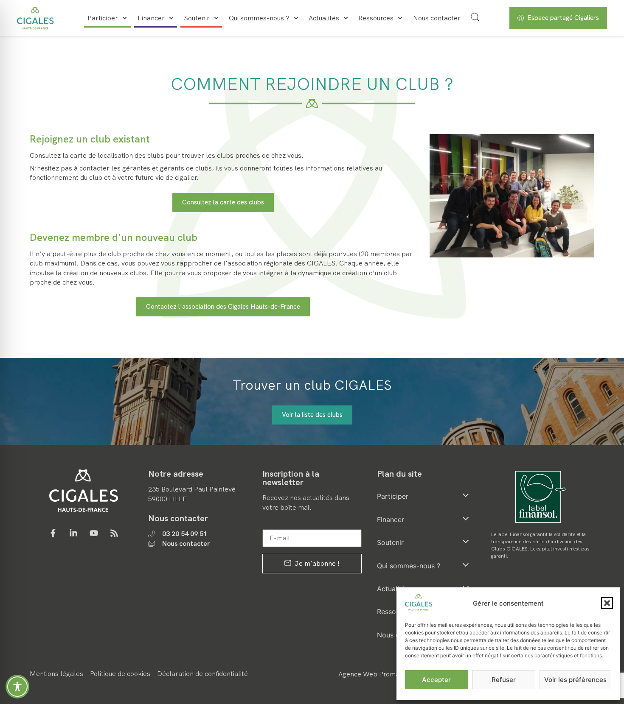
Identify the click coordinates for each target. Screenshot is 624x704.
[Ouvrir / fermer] (465, 495)
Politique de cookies (120, 673)
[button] (607, 603)
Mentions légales (56, 673)
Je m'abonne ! (316, 563)
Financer (151, 18)
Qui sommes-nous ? (259, 18)
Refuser (504, 680)
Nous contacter (437, 18)
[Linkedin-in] (73, 533)
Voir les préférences (575, 680)
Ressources (376, 18)
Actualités (324, 18)
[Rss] (114, 533)
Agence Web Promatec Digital (384, 674)
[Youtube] (93, 533)
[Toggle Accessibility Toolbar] (17, 687)
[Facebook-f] (53, 533)
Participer (102, 18)
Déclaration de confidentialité (202, 673)
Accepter (436, 680)
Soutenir (197, 18)
